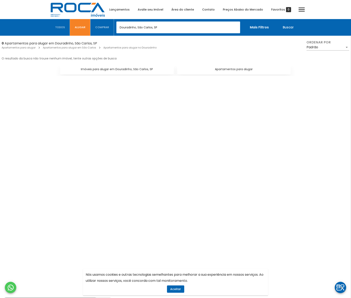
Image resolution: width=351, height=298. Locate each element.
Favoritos (280, 10)
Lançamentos (119, 10)
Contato (208, 10)
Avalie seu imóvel (150, 10)
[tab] (60, 27)
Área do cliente (182, 10)
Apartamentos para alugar (19, 47)
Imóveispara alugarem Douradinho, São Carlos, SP (117, 69)
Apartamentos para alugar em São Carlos (69, 47)
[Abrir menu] (301, 9)
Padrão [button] (312, 47)
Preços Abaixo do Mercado (243, 10)
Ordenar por (319, 42)
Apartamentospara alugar (234, 69)
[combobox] (178, 27)
